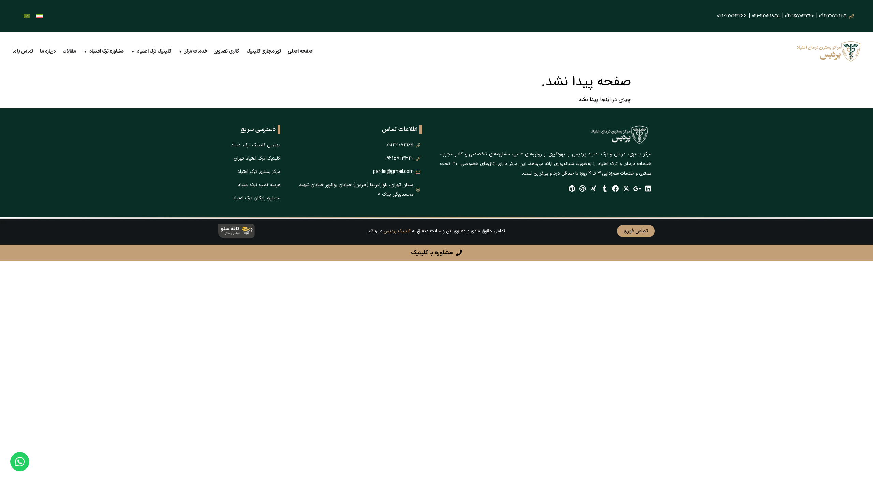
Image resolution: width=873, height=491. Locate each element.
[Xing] (593, 188)
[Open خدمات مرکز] (180, 51)
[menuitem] (39, 16)
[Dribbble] (582, 188)
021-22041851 (766, 16)
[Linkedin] (648, 188)
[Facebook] (615, 188)
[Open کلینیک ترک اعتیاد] (133, 51)
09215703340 (799, 16)
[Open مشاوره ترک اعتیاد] (85, 51)
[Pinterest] (571, 188)
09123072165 (833, 16)
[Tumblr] (604, 188)
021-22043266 (732, 16)
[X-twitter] (626, 188)
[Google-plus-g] (637, 188)
